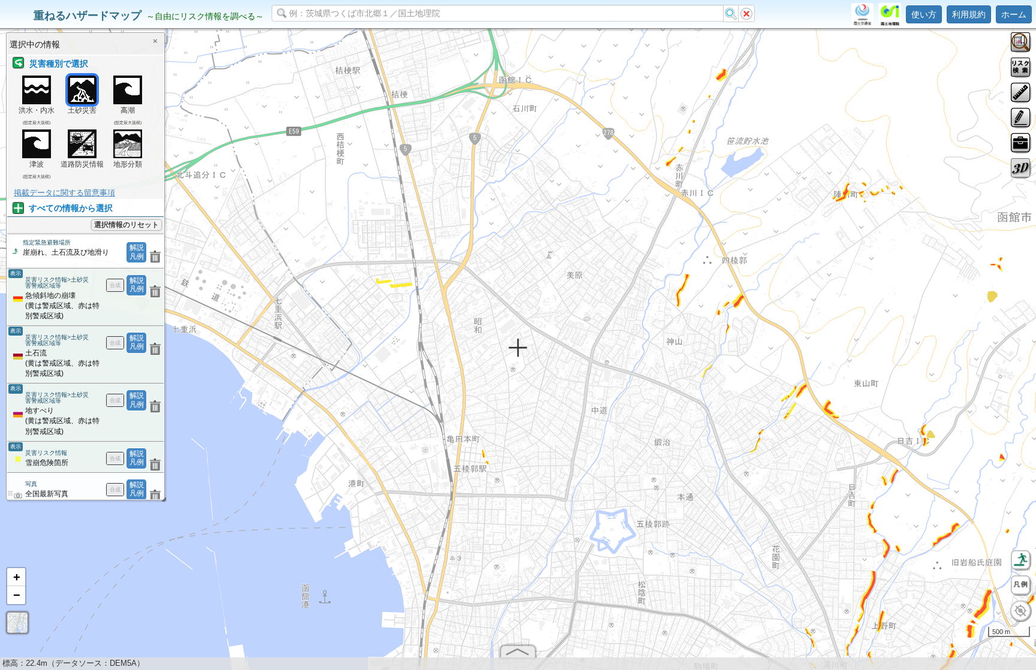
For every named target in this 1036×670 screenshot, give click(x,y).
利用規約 (969, 14)
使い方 (923, 14)
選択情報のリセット (126, 225)
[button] (16, 577)
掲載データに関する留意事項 (64, 192)
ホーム (1013, 14)
